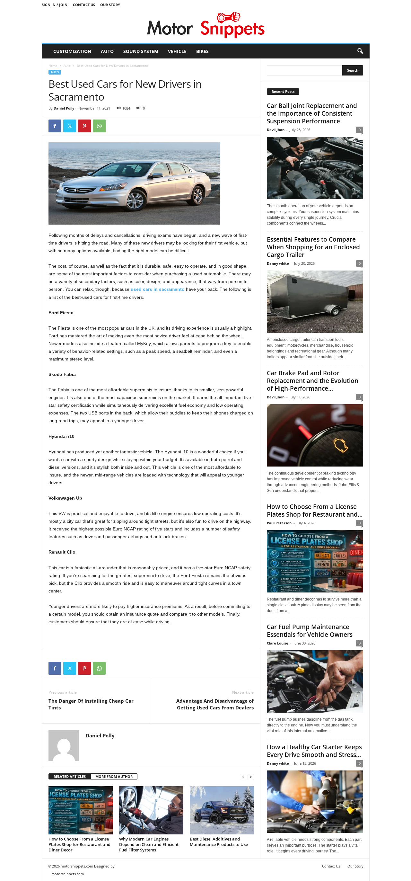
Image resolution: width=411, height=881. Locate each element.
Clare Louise (277, 643)
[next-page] (251, 776)
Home (52, 65)
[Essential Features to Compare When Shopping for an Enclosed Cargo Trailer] (315, 302)
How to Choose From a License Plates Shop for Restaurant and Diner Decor (79, 844)
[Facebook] (54, 126)
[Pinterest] (84, 126)
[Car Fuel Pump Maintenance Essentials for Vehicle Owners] (315, 681)
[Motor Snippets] (206, 26)
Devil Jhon (275, 129)
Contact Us (84, 4)
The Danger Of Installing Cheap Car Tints (91, 704)
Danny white (278, 263)
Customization (72, 51)
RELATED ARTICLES (70, 776)
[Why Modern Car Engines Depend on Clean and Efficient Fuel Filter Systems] (151, 810)
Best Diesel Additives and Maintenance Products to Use (219, 841)
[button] (360, 51)
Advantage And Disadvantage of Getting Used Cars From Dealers (215, 704)
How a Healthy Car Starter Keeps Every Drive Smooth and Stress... (314, 751)
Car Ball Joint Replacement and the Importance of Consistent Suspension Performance (312, 113)
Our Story (110, 4)
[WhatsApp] (99, 126)
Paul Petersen (279, 523)
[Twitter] (69, 126)
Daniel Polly (64, 108)
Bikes (202, 51)
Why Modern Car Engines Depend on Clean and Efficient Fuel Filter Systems (149, 844)
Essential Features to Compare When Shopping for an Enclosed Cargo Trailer (313, 247)
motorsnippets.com (67, 873)
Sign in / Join (54, 4)
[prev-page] (243, 776)
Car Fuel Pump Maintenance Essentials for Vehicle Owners (310, 631)
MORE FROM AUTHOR (114, 776)
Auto (107, 51)
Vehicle (177, 51)
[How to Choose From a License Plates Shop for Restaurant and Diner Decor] (80, 810)
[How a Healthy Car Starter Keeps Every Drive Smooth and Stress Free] (315, 801)
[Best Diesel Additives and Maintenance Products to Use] (222, 810)
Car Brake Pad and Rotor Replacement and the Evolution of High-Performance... (312, 381)
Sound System (140, 51)
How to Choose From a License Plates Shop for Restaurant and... (315, 511)
